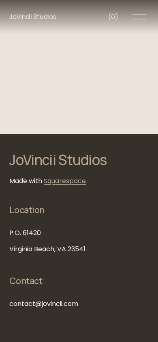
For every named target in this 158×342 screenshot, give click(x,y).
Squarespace (65, 181)
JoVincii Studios (32, 16)
